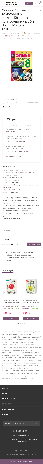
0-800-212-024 (22, 431)
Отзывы (7, 230)
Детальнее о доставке (14, 156)
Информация (8, 409)
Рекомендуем (7, 271)
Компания (6, 404)
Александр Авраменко (10, 306)
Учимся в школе (16, 177)
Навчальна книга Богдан (25, 172)
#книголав (6, 308)
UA (30, 3)
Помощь (6, 414)
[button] (18, 323)
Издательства (8, 398)
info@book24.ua (23, 435)
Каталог (5, 388)
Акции (4, 393)
